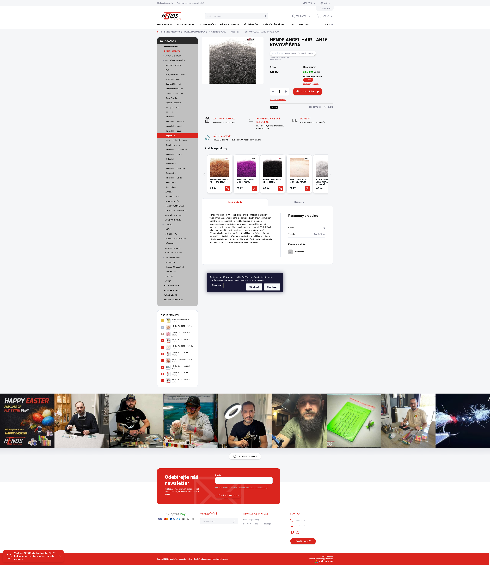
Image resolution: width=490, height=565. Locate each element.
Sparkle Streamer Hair (174, 93)
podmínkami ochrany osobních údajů (253, 487)
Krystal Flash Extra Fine (175, 168)
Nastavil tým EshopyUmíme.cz (321, 559)
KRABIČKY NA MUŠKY (173, 253)
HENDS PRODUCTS (172, 51)
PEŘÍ (167, 70)
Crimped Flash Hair (173, 84)
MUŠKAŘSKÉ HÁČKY (173, 56)
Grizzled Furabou (173, 145)
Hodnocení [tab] (299, 202)
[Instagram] (297, 532)
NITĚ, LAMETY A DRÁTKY (175, 75)
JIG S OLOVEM (171, 234)
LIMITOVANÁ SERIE (172, 257)
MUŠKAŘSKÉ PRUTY (173, 220)
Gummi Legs (171, 187)
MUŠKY (168, 281)
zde (261, 280)
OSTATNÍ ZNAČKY (171, 286)
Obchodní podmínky (165, 3)
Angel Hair (170, 136)
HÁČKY (168, 229)
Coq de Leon (171, 272)
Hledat (264, 16)
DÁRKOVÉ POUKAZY (172, 290)
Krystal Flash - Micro (174, 154)
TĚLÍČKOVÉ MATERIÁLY (175, 206)
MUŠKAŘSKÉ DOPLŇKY (174, 215)
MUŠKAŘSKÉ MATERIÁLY (175, 61)
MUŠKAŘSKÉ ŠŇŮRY (173, 248)
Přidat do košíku (305, 91)
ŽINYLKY (169, 192)
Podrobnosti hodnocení (306, 53)
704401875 (300, 520)
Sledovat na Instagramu (247, 456)
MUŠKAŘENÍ (170, 262)
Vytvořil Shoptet (326, 556)
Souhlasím (272, 287)
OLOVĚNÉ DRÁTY (172, 197)
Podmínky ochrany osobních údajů (190, 3)
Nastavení (216, 285)
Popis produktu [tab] (235, 202)
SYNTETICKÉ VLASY (173, 79)
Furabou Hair (171, 173)
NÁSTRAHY (170, 243)
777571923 (300, 525)
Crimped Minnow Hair (174, 89)
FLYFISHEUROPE (171, 46)
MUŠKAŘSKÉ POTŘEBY (173, 300)
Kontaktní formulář (303, 541)
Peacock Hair (171, 182)
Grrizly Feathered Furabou (176, 140)
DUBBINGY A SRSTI (173, 65)
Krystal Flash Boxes (174, 178)
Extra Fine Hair (172, 98)
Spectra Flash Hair (173, 103)
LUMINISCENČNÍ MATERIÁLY (177, 211)
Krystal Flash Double (174, 131)
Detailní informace (278, 100)
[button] (204, 174)
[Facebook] (292, 532)
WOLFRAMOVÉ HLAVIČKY (176, 239)
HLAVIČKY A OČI (172, 201)
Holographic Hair (173, 107)
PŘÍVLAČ (168, 225)
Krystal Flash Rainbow (175, 121)
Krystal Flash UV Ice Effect (176, 150)
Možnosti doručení (311, 84)
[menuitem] (165, 25)
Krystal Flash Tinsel (173, 126)
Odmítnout (254, 287)
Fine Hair (169, 112)
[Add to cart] (227, 188)
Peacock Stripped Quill (175, 267)
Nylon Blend (171, 164)
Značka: (275, 60)
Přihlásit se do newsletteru (228, 495)
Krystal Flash (171, 117)
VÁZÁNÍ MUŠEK (170, 295)
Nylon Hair (170, 159)
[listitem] (219, 174)
